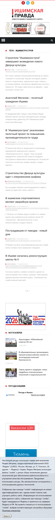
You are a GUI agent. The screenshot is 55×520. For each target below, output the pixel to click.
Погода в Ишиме (25, 393)
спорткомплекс (11, 210)
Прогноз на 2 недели (38, 395)
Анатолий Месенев (12, 108)
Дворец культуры (11, 71)
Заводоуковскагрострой (15, 266)
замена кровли (11, 208)
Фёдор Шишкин (31, 267)
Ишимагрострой (29, 71)
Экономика (11, 142)
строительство (28, 144)
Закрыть (6, 516)
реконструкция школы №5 (15, 267)
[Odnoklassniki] (23, 2)
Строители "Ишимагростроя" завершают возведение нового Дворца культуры (24, 61)
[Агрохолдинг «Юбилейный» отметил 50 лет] (11, 342)
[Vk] (28, 2)
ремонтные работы (41, 208)
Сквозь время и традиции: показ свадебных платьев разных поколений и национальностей (33, 372)
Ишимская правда (14, 181)
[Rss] (32, 2)
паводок (26, 240)
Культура (10, 70)
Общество (11, 106)
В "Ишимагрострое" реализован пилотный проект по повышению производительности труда (24, 134)
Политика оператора (11, 510)
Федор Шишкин (41, 183)
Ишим (20, 71)
